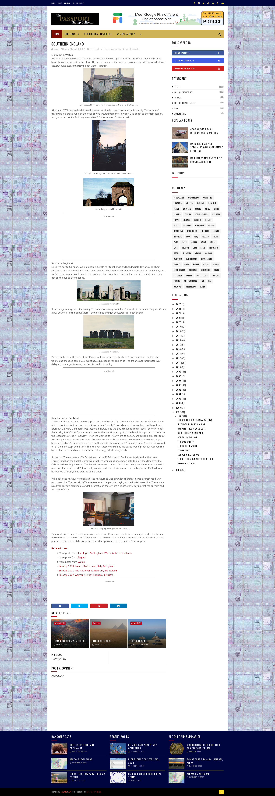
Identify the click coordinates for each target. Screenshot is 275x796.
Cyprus (188, 214)
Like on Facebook (182, 53)
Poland (196, 264)
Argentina (207, 197)
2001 (178, 403)
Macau (176, 253)
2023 (179, 308)
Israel (215, 236)
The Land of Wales (187, 446)
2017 (178, 335)
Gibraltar (199, 225)
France (177, 225)
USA (209, 281)
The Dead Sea (138, 641)
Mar (181, 416)
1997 (178, 412)
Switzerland (202, 275)
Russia (216, 264)
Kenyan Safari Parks (81, 759)
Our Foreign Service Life (98, 34)
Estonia (197, 220)
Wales (114, 49)
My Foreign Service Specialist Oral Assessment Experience (206, 147)
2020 (179, 322)
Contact (67, 3)
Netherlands (191, 259)
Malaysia (187, 253)
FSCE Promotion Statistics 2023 (144, 761)
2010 (178, 367)
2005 (179, 389)
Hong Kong (192, 231)
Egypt (176, 220)
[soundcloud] (222, 3)
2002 (179, 398)
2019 (178, 326)
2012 (178, 358)
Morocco (178, 259)
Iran (188, 236)
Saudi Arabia (179, 270)
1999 (178, 407)
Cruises (96, 623)
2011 (178, 362)
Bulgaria (187, 209)
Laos (176, 247)
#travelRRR (60, 623)
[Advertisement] (109, 238)
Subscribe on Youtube (184, 68)
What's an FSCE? (126, 34)
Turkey (177, 281)
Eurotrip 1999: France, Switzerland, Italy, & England (86, 566)
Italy (176, 242)
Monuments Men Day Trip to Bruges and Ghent (206, 160)
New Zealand (206, 259)
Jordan (194, 242)
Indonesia (178, 236)
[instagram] (199, 3)
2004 (179, 394)
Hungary (205, 231)
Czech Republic (201, 214)
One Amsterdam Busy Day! (191, 428)
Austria (189, 203)
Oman (186, 264)
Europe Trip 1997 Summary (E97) (195, 420)
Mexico (198, 253)
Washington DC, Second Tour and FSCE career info (204, 746)
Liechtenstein (199, 247)
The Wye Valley (186, 441)
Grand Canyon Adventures (69, 641)
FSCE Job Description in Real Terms (144, 775)
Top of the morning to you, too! (195, 459)
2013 (178, 353)
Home (53, 3)
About (60, 3)
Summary (178, 97)
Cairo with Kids (101, 641)
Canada (198, 209)
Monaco (208, 253)
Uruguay (178, 286)
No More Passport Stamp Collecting (142, 746)
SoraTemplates (66, 792)
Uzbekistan (191, 286)
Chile (207, 209)
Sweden (189, 275)
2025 (179, 304)
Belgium (212, 203)
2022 (179, 313)
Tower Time (184, 450)
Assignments (180, 114)
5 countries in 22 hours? (191, 424)
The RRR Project (78, 3)
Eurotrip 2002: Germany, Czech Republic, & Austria (86, 575)
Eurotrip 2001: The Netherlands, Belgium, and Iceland (88, 570)
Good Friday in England (190, 432)
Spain (216, 270)
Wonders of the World (128, 49)
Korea (212, 242)
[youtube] (208, 3)
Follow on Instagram (184, 60)
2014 (178, 349)
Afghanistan (193, 197)
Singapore (205, 270)
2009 (179, 371)
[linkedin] (213, 3)
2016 (178, 340)
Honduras (178, 231)
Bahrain (200, 203)
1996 (178, 469)
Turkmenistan (190, 281)
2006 (179, 385)
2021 (178, 317)
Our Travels (72, 34)
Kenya (203, 242)
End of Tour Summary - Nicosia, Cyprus (88, 775)
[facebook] (194, 3)
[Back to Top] (221, 792)
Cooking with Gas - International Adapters (204, 131)
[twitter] (203, 3)
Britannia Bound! (187, 463)
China (216, 209)
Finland (208, 220)
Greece (211, 225)
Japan (184, 242)
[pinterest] (217, 3)
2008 (179, 376)
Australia (178, 203)
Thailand (216, 275)
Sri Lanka (178, 275)
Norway (177, 264)
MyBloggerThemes (93, 792)
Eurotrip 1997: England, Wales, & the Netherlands (105, 553)
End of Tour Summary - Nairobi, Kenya (205, 761)
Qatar (206, 264)
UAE (202, 281)
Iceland (216, 231)
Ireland (205, 236)
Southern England (188, 437)
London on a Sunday (188, 454)
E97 (92, 49)
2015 (178, 344)
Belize (176, 209)
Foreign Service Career (185, 103)
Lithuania (213, 247)
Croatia (177, 214)
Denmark (216, 214)
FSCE (176, 108)
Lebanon (185, 247)
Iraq (196, 236)
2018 (178, 331)
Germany (187, 225)
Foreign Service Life (183, 92)
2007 (179, 380)
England (98, 49)
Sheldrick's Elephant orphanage (82, 746)
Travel (106, 49)
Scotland (193, 270)
